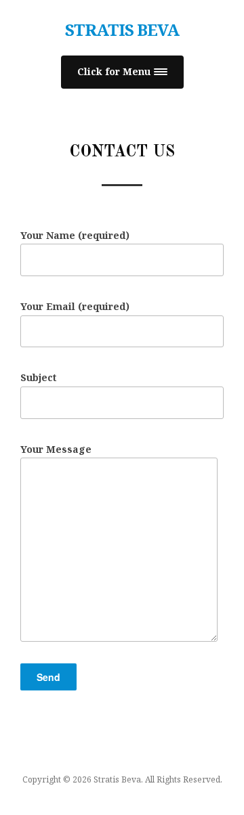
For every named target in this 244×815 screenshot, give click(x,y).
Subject (38, 377)
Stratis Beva (122, 29)
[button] (122, 72)
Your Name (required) (74, 235)
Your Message (56, 449)
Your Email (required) (74, 306)
